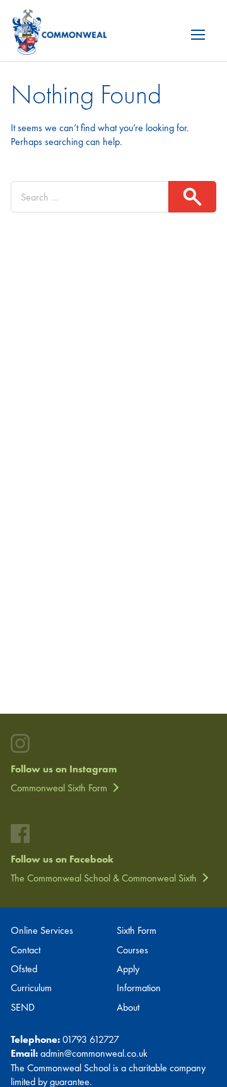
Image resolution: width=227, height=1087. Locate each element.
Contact (25, 949)
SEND (23, 1007)
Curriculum (31, 987)
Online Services (42, 930)
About (128, 1007)
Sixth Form (136, 930)
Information (139, 987)
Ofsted (24, 968)
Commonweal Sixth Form (59, 787)
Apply (128, 968)
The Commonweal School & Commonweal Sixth (104, 878)
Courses (132, 949)
